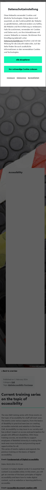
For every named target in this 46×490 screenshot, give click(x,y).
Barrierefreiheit (33, 78)
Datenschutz (21, 78)
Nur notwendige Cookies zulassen (23, 69)
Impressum (11, 78)
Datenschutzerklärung (13, 40)
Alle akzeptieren (23, 59)
